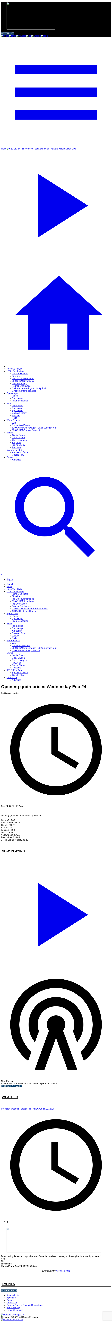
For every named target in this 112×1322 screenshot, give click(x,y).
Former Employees (21, 386)
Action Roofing (63, 1271)
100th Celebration (15, 371)
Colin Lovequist (19, 440)
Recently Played (15, 369)
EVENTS (8, 1284)
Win (14, 423)
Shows (10, 433)
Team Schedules (20, 401)
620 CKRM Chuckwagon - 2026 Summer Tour (34, 428)
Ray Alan (16, 442)
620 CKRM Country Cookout (26, 430)
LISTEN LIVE (7, 33)
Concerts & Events (21, 425)
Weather (16, 415)
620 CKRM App (14, 450)
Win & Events (13, 420)
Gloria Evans (18, 435)
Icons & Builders (20, 373)
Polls (14, 418)
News (9, 403)
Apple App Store (20, 452)
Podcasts (16, 447)
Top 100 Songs (19, 383)
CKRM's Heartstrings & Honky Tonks (30, 388)
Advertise (16, 460)
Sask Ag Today (19, 413)
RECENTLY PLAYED (11, 1086)
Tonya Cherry (18, 445)
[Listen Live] (56, 913)
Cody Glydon (18, 437)
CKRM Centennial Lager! (24, 391)
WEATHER (10, 1097)
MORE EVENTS (9, 1290)
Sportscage (12, 393)
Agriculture (17, 410)
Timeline (16, 376)
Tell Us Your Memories (23, 378)
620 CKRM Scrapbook (23, 381)
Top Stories (17, 405)
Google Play (18, 455)
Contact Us (12, 457)
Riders (15, 396)
